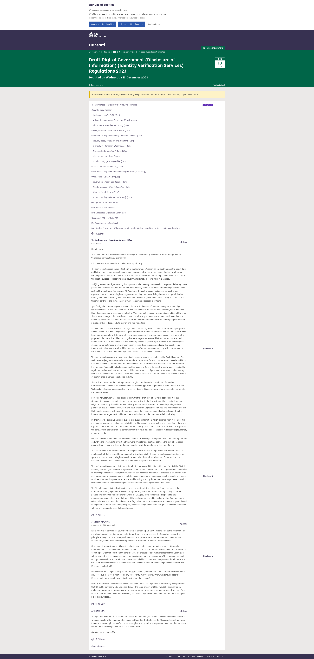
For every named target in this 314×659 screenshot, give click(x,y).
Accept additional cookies (102, 24)
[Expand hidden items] (114, 52)
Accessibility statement (216, 656)
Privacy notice (197, 656)
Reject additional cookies (132, 24)
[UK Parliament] (99, 35)
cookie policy (139, 18)
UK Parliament (94, 52)
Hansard (97, 44)
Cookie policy (168, 656)
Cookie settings (154, 24)
